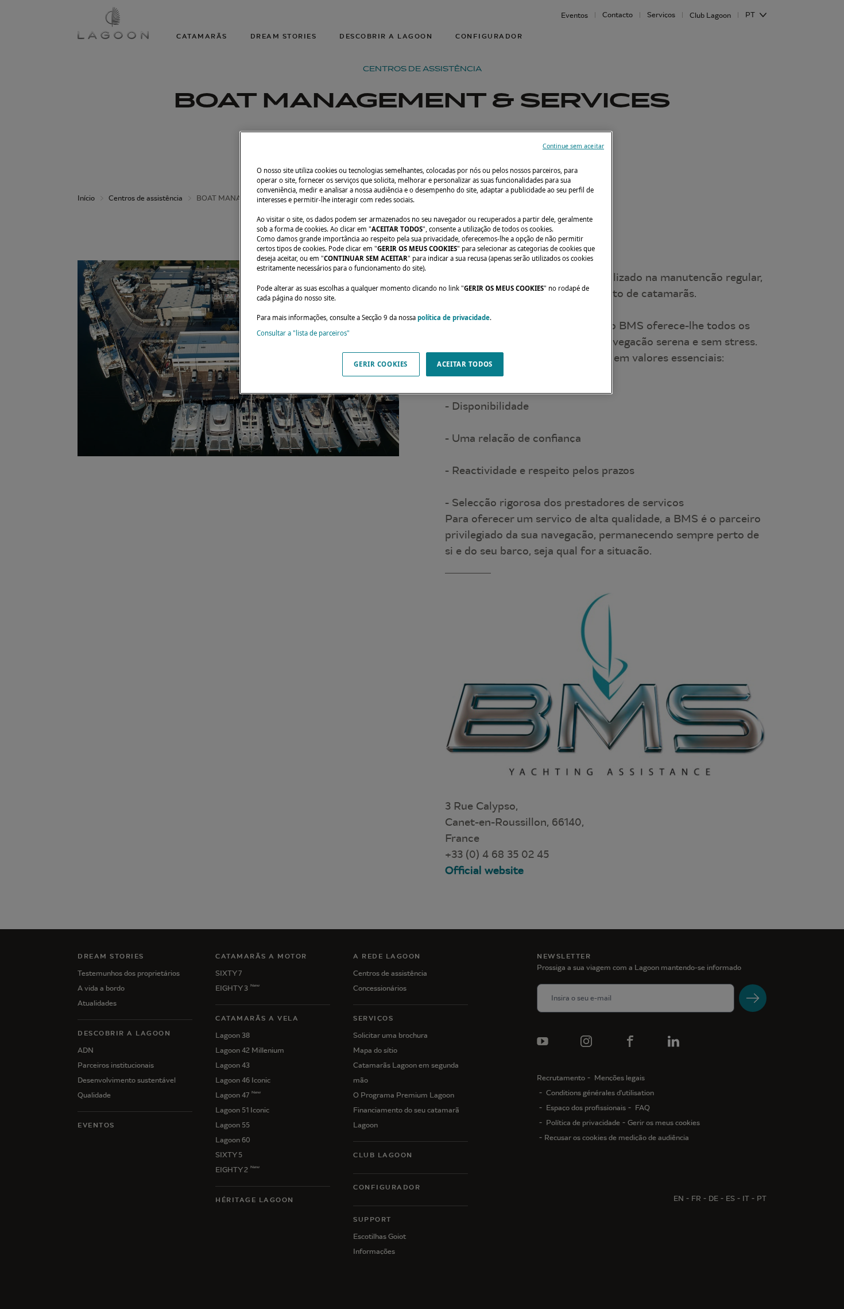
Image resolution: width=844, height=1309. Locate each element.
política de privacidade (453, 317)
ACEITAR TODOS (464, 364)
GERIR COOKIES (380, 364)
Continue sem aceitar (573, 146)
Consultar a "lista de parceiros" (303, 333)
